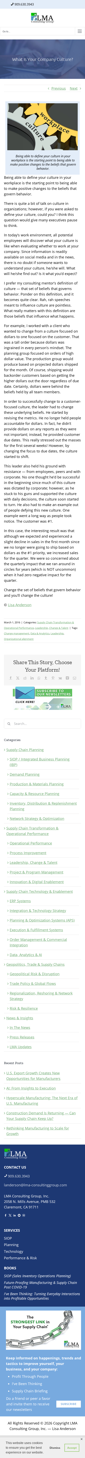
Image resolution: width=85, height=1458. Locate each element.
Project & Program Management (36, 872)
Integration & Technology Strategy (38, 910)
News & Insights (19, 1018)
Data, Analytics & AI (26, 954)
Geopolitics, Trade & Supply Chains (35, 964)
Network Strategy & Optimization (37, 818)
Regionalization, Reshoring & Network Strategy (41, 996)
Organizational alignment (19, 639)
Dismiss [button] (55, 1447)
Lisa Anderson (19, 604)
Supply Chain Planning (25, 749)
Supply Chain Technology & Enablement (39, 891)
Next (73, 88)
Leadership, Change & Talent (51, 628)
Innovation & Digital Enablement (37, 881)
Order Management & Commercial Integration (38, 942)
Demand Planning (25, 774)
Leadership (57, 633)
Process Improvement (28, 852)
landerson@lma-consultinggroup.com (35, 1185)
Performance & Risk (20, 1258)
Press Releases (22, 1037)
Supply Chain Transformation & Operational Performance (32, 831)
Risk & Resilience (24, 1008)
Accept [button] (72, 1447)
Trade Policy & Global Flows (33, 983)
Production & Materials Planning (37, 784)
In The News (20, 1027)
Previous (58, 88)
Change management (16, 633)
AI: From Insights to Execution (31, 1088)
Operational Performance (31, 843)
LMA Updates (21, 1046)
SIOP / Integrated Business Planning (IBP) (40, 762)
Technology (13, 1251)
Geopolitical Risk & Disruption (35, 973)
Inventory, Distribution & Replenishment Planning (43, 806)
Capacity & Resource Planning (34, 793)
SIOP (8, 1238)
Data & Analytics (39, 633)
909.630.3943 (24, 4)
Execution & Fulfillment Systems (36, 930)
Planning (11, 1244)
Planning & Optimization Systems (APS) (42, 920)
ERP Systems (20, 901)
